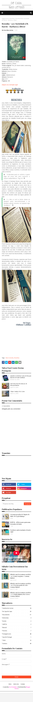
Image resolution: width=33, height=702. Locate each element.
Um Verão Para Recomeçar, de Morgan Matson (18, 384)
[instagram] (24, 488)
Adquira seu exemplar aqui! (10, 85)
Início (10, 684)
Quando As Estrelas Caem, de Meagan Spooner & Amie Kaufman (20, 376)
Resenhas (12, 18)
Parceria (16, 630)
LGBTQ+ (16, 624)
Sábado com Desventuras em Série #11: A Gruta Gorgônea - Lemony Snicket (20, 576)
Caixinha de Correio (16, 608)
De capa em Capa (16, 611)
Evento (16, 621)
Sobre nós (16, 684)
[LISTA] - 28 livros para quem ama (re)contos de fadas (20, 523)
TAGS (16, 640)
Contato (23, 684)
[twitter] (24, 484)
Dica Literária (16, 614)
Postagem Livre (16, 634)
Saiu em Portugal (16, 637)
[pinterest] (9, 488)
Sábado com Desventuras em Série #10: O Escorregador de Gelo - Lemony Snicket (20, 585)
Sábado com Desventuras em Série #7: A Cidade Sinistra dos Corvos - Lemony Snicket (20, 594)
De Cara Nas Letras (7, 30)
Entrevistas (16, 618)
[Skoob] (24, 492)
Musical (16, 627)
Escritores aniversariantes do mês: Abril (20, 531)
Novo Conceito (9, 358)
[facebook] (9, 484)
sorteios (16, 643)
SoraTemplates (13, 687)
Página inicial (5, 18)
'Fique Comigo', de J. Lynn (17, 391)
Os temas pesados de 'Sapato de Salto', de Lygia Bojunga (20, 515)
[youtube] (9, 492)
